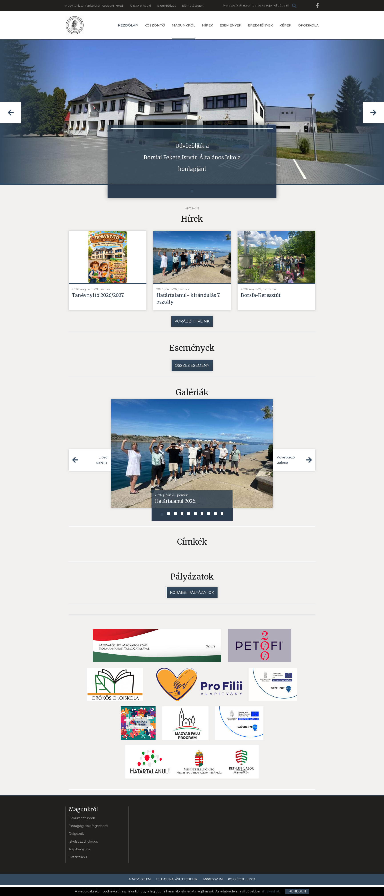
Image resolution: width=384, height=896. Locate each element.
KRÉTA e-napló (140, 5)
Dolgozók (76, 834)
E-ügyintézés (166, 5)
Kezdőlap (128, 25)
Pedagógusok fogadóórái (88, 826)
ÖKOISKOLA (308, 25)
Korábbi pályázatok (192, 592)
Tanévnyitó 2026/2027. (98, 295)
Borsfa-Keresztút (261, 295)
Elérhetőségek (193, 5)
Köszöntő (154, 25)
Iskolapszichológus (83, 841)
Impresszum (213, 879)
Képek (285, 25)
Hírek (207, 25)
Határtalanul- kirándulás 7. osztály (188, 298)
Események (230, 25)
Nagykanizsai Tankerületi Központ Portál (94, 5)
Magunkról (183, 25)
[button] (10, 112)
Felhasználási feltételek (176, 879)
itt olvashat (270, 891)
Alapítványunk (79, 849)
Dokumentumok (82, 818)
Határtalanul (78, 857)
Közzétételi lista (242, 879)
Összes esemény (192, 365)
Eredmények (260, 25)
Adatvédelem (140, 879)
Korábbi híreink (192, 321)
